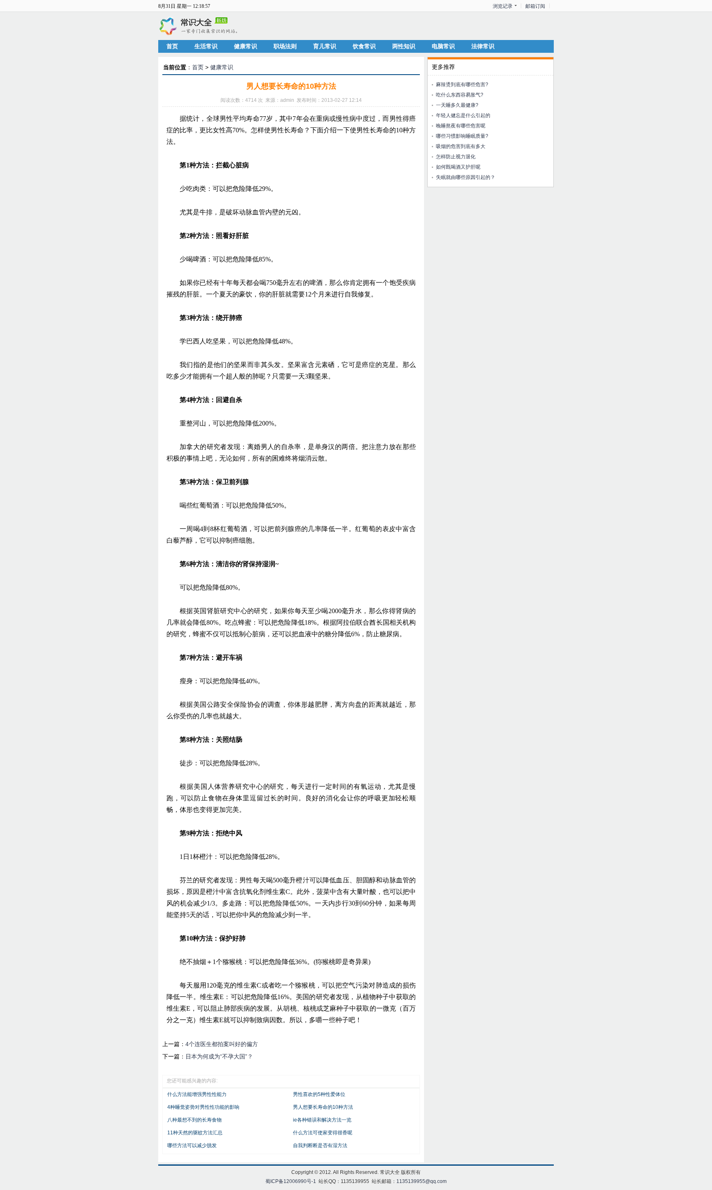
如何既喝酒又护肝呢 (458, 167)
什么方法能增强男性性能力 (197, 1094)
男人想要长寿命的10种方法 (323, 1107)
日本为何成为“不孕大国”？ (219, 1056)
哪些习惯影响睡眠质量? (462, 136)
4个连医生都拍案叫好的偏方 (221, 1044)
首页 (172, 46)
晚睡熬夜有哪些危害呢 (460, 126)
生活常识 (206, 46)
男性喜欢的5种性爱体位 (319, 1094)
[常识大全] (199, 25)
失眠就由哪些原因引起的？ (465, 177)
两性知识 (403, 46)
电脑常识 (443, 46)
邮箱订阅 (535, 6)
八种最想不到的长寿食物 (194, 1120)
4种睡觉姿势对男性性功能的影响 (203, 1107)
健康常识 (245, 46)
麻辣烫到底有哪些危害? (462, 84)
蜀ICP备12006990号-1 (290, 1181)
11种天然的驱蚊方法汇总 (194, 1133)
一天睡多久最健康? (457, 105)
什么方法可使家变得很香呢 (322, 1133)
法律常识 (482, 46)
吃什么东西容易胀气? (459, 95)
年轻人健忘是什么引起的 (463, 115)
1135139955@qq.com (421, 1181)
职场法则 (285, 46)
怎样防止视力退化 (455, 157)
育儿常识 (324, 46)
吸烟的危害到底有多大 (460, 146)
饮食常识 (364, 46)
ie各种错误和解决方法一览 (322, 1120)
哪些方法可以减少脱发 (192, 1145)
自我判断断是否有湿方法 (320, 1145)
